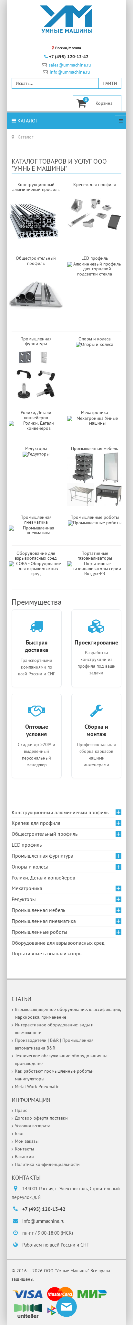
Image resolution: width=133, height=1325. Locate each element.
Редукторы (36, 448)
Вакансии (24, 1156)
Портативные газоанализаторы (94, 555)
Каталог (27, 120)
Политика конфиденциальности (47, 1164)
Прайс (21, 1110)
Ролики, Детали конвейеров (36, 415)
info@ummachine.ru (70, 72)
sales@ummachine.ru (70, 65)
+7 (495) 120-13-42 (68, 56)
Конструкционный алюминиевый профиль (60, 812)
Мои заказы (26, 1141)
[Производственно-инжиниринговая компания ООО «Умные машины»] (66, 19)
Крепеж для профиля (36, 823)
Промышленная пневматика (36, 519)
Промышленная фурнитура (42, 855)
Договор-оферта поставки (41, 1118)
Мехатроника (27, 888)
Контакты (24, 1149)
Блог (19, 1133)
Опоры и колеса (94, 339)
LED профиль (27, 845)
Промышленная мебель (38, 910)
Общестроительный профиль (44, 834)
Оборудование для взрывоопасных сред (36, 555)
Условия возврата (32, 1126)
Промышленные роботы (94, 517)
